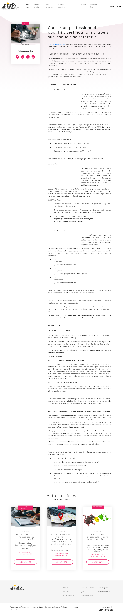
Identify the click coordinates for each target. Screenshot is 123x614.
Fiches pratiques (37, 5)
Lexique (83, 4)
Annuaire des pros (87, 595)
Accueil (65, 588)
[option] (25, 538)
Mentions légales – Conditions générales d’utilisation (50, 607)
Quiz (73, 4)
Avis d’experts (49, 5)
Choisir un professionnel (56, 44)
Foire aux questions (61, 5)
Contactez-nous (104, 592)
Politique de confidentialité (19, 607)
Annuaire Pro (93, 5)
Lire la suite (25, 562)
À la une (27, 5)
